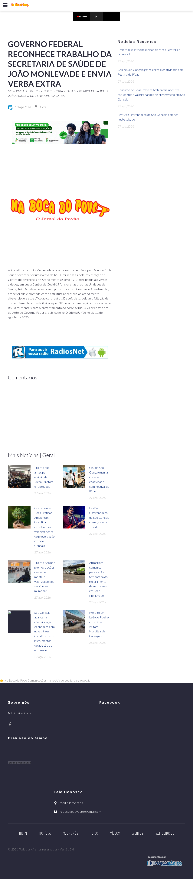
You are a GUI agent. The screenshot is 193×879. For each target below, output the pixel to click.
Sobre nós (70, 833)
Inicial (23, 833)
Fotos (94, 833)
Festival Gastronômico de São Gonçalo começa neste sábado (99, 517)
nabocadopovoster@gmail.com (80, 811)
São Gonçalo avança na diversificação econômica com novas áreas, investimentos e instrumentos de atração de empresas (44, 631)
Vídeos (115, 833)
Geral (43, 107)
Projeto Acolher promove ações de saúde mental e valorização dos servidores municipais (44, 577)
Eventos (137, 833)
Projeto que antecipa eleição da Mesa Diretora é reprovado (44, 477)
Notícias (45, 833)
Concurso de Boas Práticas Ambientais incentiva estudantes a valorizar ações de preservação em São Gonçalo (44, 526)
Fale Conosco (165, 833)
